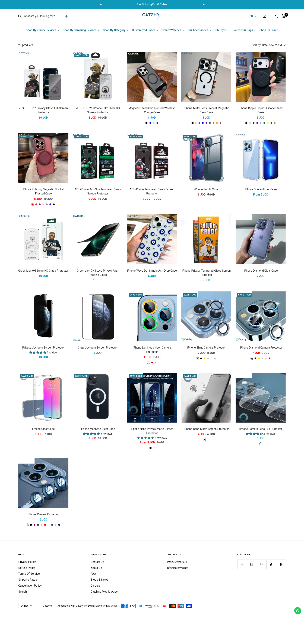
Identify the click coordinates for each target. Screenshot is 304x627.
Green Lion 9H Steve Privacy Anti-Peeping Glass (98, 273)
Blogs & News (99, 579)
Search (22, 591)
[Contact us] (297, 610)
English (24, 605)
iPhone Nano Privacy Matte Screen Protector (152, 431)
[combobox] (50, 16)
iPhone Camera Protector (43, 514)
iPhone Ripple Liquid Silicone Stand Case (261, 110)
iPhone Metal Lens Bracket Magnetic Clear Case (206, 110)
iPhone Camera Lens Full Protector (260, 429)
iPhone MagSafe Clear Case (97, 429)
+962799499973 (177, 562)
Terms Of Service (29, 573)
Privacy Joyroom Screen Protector (43, 347)
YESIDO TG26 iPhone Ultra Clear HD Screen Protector (98, 110)
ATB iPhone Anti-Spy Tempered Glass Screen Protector (97, 191)
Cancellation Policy (30, 585)
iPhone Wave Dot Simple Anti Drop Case (152, 270)
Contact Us (97, 562)
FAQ (93, 573)
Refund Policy (27, 568)
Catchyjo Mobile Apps (104, 591)
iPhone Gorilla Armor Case (261, 189)
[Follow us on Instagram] (252, 564)
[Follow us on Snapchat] (281, 564)
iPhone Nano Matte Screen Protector (206, 429)
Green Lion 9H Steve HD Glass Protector (43, 270)
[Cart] (284, 16)
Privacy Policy (27, 562)
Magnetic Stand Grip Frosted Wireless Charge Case (151, 110)
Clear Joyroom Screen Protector (98, 347)
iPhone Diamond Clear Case (260, 270)
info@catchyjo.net (177, 568)
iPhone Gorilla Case (206, 189)
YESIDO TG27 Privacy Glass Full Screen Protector (43, 110)
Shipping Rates (27, 579)
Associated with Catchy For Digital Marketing (82, 605)
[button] (66, 16)
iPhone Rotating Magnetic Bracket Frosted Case (43, 191)
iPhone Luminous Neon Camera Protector (152, 349)
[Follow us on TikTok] (271, 564)
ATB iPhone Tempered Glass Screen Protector (152, 191)
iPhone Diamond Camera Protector (260, 347)
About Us (96, 568)
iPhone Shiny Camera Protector (206, 347)
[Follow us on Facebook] (242, 564)
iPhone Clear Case (43, 429)
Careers (95, 585)
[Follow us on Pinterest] (261, 564)
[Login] (276, 16)
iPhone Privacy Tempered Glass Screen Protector (206, 273)
